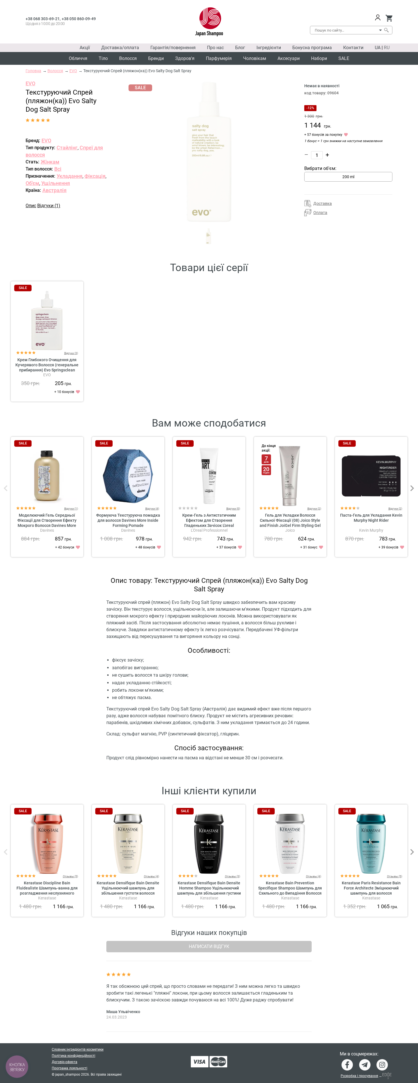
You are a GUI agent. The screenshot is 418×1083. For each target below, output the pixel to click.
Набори (319, 58)
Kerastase (47, 898)
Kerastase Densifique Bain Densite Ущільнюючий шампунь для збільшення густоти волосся (128, 888)
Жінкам (50, 162)
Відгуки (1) (48, 205)
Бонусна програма (312, 47)
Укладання (69, 176)
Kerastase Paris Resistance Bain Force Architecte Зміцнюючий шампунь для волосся (371, 888)
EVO (30, 83)
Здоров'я (184, 58)
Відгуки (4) (152, 508)
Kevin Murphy (371, 530)
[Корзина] (388, 18)
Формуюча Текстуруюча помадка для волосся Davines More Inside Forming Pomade (128, 520)
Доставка (322, 203)
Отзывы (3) (232, 876)
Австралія (54, 190)
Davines (47, 530)
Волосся (128, 58)
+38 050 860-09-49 (79, 18)
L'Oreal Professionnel (209, 530)
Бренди (156, 58)
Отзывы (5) (70, 876)
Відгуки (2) (314, 508)
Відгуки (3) (71, 353)
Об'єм (32, 183)
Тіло (103, 58)
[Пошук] (386, 30)
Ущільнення (55, 183)
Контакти (353, 47)
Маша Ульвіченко (123, 1011)
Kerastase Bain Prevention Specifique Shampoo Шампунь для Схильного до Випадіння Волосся (290, 888)
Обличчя (78, 58)
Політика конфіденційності (73, 1055)
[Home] (209, 21)
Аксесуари (289, 58)
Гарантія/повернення (173, 47)
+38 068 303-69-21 (43, 18)
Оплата (320, 212)
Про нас (215, 47)
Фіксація (94, 176)
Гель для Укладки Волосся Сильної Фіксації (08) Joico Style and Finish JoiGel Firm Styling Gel (290, 520)
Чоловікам (254, 58)
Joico (290, 530)
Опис (31, 205)
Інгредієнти (268, 47)
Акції (85, 47)
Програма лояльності (69, 1068)
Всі (57, 169)
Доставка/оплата (120, 47)
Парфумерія (219, 58)
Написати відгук (209, 946)
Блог (240, 47)
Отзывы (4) (151, 876)
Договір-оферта (64, 1062)
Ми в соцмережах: (359, 1054)
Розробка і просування (359, 1076)
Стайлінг (67, 148)
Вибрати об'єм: (320, 168)
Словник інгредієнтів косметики (78, 1049)
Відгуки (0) (233, 508)
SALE (343, 58)
